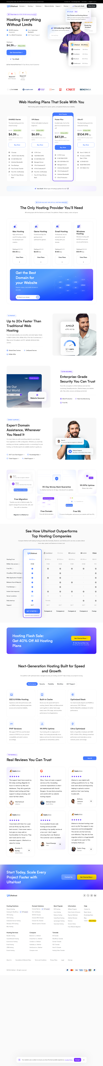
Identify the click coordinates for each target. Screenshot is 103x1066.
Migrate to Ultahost (20, 515)
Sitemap (70, 960)
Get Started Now (16, 52)
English (92, 1)
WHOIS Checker (36, 915)
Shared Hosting (11, 909)
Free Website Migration (74, 926)
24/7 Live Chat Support (16, 454)
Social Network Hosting (13, 938)
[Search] (38, 297)
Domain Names (36, 909)
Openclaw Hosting (59, 924)
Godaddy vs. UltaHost (35, 944)
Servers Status (72, 924)
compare (47, 611)
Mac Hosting (10, 926)
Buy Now (17, 145)
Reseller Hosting (11, 935)
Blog (85, 918)
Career (86, 920)
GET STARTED (32, 611)
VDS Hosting (10, 918)
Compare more (34, 950)
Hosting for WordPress (12, 912)
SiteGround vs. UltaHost (36, 947)
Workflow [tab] (60, 684)
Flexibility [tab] (51, 684)
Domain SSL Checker (37, 920)
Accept (77, 1060)
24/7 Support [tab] (71, 684)
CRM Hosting (10, 947)
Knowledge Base (76, 1)
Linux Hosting (57, 912)
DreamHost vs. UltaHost (36, 938)
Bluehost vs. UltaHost (35, 935)
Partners (70, 921)
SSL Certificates (36, 912)
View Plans (19, 257)
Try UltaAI (15, 59)
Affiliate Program (72, 909)
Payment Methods (73, 915)
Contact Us (67, 1)
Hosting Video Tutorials (58, 950)
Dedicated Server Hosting (14, 920)
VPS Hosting (10, 915)
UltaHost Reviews (72, 918)
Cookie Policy (69, 1060)
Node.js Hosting (58, 915)
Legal (62, 960)
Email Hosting (10, 944)
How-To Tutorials (56, 947)
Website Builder (49, 6)
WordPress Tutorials (57, 938)
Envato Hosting (10, 950)
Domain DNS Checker (38, 918)
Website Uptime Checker (39, 923)
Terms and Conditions (40, 960)
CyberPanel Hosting (59, 918)
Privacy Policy (53, 960)
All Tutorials (55, 935)
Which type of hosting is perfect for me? (52, 188)
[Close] (84, 1060)
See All (90, 758)
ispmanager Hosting (59, 921)
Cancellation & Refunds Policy (23, 960)
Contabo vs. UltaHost (35, 941)
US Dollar (84, 1)
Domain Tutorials (56, 941)
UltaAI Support (28, 458)
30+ (32, 596)
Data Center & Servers (74, 912)
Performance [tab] (32, 684)
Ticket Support (13, 458)
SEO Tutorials (55, 944)
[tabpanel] (51, 716)
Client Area (91, 6)
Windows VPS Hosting (12, 923)
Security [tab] (42, 684)
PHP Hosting (57, 909)
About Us (9, 960)
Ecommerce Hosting (12, 941)
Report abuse (87, 912)
